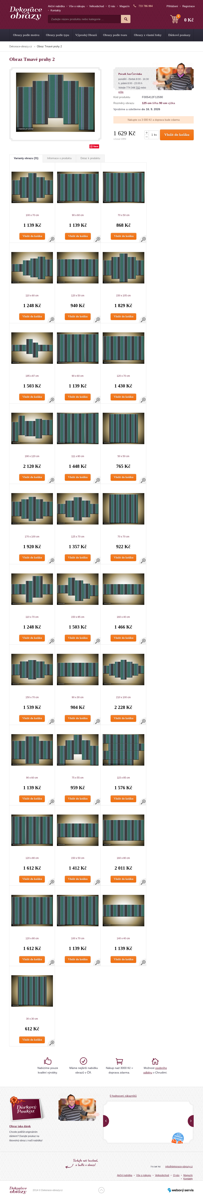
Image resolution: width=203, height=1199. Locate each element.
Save (95, 146)
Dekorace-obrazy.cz (20, 46)
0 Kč (186, 18)
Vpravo (191, 1121)
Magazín (124, 6)
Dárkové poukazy (179, 35)
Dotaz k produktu (90, 158)
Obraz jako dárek (20, 1126)
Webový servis (181, 1190)
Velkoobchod (96, 6)
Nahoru (101, 1190)
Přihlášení (172, 6)
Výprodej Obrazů (86, 35)
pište (121, 92)
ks (155, 134)
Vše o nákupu (77, 6)
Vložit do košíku (176, 135)
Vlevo (106, 1121)
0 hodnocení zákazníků (123, 1095)
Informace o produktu (59, 158)
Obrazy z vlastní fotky (148, 35)
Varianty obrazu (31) (26, 158)
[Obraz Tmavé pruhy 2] (55, 102)
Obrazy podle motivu (26, 35)
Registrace (188, 6)
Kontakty (56, 10)
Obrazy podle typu (57, 35)
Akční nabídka (56, 6)
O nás (111, 6)
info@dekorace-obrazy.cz (179, 1166)
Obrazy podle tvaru (115, 35)
